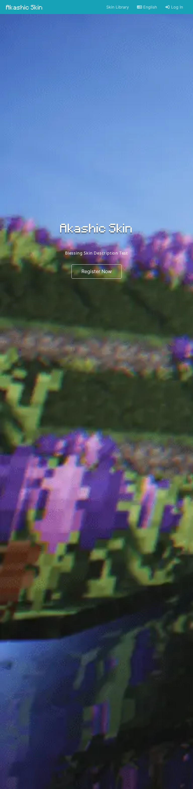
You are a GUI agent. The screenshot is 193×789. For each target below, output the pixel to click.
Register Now (96, 272)
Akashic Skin (24, 7)
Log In (176, 7)
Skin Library (117, 7)
